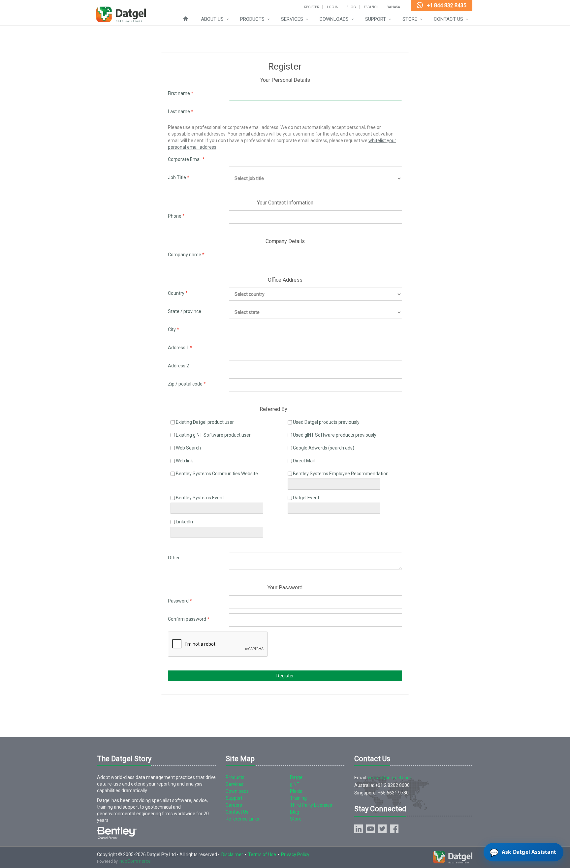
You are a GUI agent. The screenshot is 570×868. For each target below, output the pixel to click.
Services (292, 19)
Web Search (188, 447)
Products (252, 19)
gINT (295, 784)
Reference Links (242, 818)
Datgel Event (306, 497)
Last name (179, 111)
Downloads (334, 19)
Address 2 (178, 365)
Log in (332, 7)
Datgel (296, 777)
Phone (174, 216)
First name (179, 93)
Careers (234, 805)
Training (298, 798)
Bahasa (393, 7)
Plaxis (296, 791)
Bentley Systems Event (200, 497)
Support (375, 19)
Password (178, 601)
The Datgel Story (124, 759)
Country (176, 293)
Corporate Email (185, 159)
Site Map (240, 759)
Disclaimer (232, 854)
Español (371, 7)
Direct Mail (304, 460)
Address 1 (178, 347)
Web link (184, 460)
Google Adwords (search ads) (323, 447)
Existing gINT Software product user (213, 435)
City (172, 329)
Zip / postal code (185, 384)
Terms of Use (262, 854)
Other (174, 557)
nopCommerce (135, 861)
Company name (184, 254)
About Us (212, 19)
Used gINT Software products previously (334, 435)
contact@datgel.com (389, 777)
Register (311, 7)
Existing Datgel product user (205, 422)
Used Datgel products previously (326, 422)
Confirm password (187, 619)
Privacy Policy (295, 854)
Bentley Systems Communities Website (217, 473)
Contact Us (448, 19)
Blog (351, 7)
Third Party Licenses (311, 805)
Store (409, 19)
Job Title (177, 177)
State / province (184, 311)
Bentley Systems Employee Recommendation (341, 473)
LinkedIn (184, 521)
